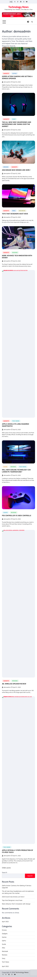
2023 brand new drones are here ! (16, 170)
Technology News (18, 7)
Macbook (22, 211)
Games (5, 512)
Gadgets (6, 73)
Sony (14, 119)
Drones (5, 167)
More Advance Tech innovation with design (17, 257)
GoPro (14, 73)
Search (4, 872)
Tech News (15, 421)
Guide (5, 467)
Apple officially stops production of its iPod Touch (17, 851)
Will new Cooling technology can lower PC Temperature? (16, 471)
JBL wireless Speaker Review (14, 684)
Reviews (15, 252)
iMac (14, 211)
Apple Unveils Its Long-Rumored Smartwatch (15, 425)
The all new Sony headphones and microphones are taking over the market (16, 124)
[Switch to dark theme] (28, 21)
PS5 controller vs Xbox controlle (16, 516)
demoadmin (7, 82)
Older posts (6, 868)
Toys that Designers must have (15, 214)
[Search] (32, 21)
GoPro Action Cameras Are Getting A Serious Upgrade (17, 77)
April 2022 (5, 921)
